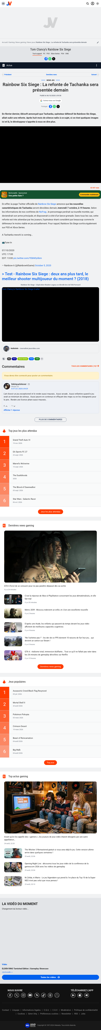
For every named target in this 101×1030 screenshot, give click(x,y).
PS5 (48, 54)
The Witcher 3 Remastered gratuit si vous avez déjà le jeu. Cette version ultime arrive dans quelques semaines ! (59, 851)
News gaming (21, 42)
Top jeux (50, 762)
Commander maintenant (89, 195)
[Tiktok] (43, 995)
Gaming (11, 42)
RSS (76, 1014)
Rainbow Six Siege (47, 204)
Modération (66, 1010)
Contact (5, 1010)
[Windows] (86, 995)
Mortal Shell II (19, 702)
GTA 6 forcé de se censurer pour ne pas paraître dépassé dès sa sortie (35, 586)
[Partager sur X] (53, 58)
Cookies (21, 1014)
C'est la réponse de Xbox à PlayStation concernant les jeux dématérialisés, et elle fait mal (60, 597)
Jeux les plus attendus (50, 512)
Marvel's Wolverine (21, 463)
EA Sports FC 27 (20, 452)
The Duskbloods (20, 475)
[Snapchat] (57, 995)
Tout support (37, 54)
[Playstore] (73, 995)
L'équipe (15, 1010)
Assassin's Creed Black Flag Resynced (29, 691)
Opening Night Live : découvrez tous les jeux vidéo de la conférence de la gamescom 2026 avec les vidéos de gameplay (57, 865)
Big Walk (17, 750)
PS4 (62, 54)
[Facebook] (10, 995)
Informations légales (31, 1010)
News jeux (31, 42)
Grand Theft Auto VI (21, 440)
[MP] (29, 384)
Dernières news (51, 75)
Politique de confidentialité (86, 1010)
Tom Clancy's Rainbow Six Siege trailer (21, 289)
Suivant (94, 75)
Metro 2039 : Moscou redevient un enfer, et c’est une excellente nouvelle (56, 610)
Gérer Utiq (32, 1014)
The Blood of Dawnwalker (24, 487)
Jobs (83, 1014)
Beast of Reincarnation (23, 738)
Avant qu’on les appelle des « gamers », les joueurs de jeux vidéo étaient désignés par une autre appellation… (46, 838)
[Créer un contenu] (98, 42)
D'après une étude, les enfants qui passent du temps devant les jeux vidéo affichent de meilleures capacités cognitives (57, 625)
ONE (67, 54)
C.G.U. (46, 1010)
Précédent (7, 75)
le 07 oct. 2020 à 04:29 (19, 389)
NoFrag (43, 211)
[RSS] (36, 995)
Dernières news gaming (50, 666)
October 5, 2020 (43, 265)
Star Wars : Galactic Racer (24, 499)
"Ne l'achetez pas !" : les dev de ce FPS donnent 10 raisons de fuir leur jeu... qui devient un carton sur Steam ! (59, 639)
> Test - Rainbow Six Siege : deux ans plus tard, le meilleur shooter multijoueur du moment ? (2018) (46, 276)
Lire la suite (6, 972)
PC (44, 54)
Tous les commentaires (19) (83, 366)
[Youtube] (30, 995)
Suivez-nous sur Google (52, 101)
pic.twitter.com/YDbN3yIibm (27, 258)
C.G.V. (55, 1010)
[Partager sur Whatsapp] (49, 58)
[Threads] (50, 995)
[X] (16, 995)
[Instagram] (23, 995)
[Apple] (79, 995)
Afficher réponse (12, 410)
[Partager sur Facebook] (46, 58)
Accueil (4, 42)
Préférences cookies (49, 1014)
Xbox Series (55, 54)
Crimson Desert (20, 726)
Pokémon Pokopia (21, 714)
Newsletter (66, 1014)
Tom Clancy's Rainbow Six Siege (50, 49)
